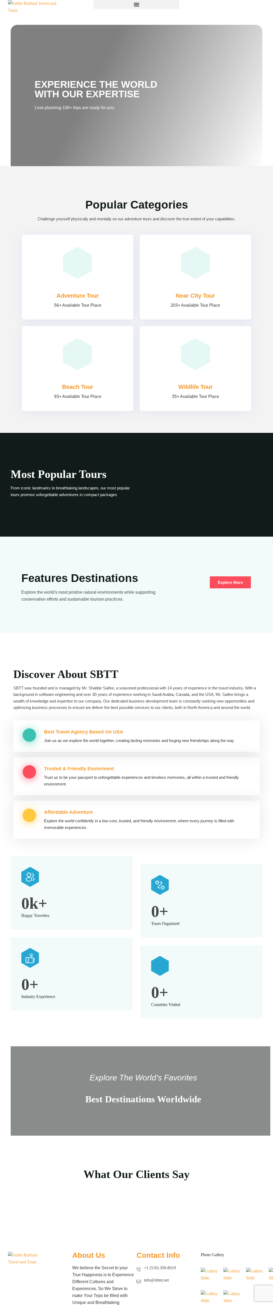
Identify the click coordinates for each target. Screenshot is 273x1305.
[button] (136, 4)
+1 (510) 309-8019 (160, 1268)
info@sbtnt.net (156, 1280)
